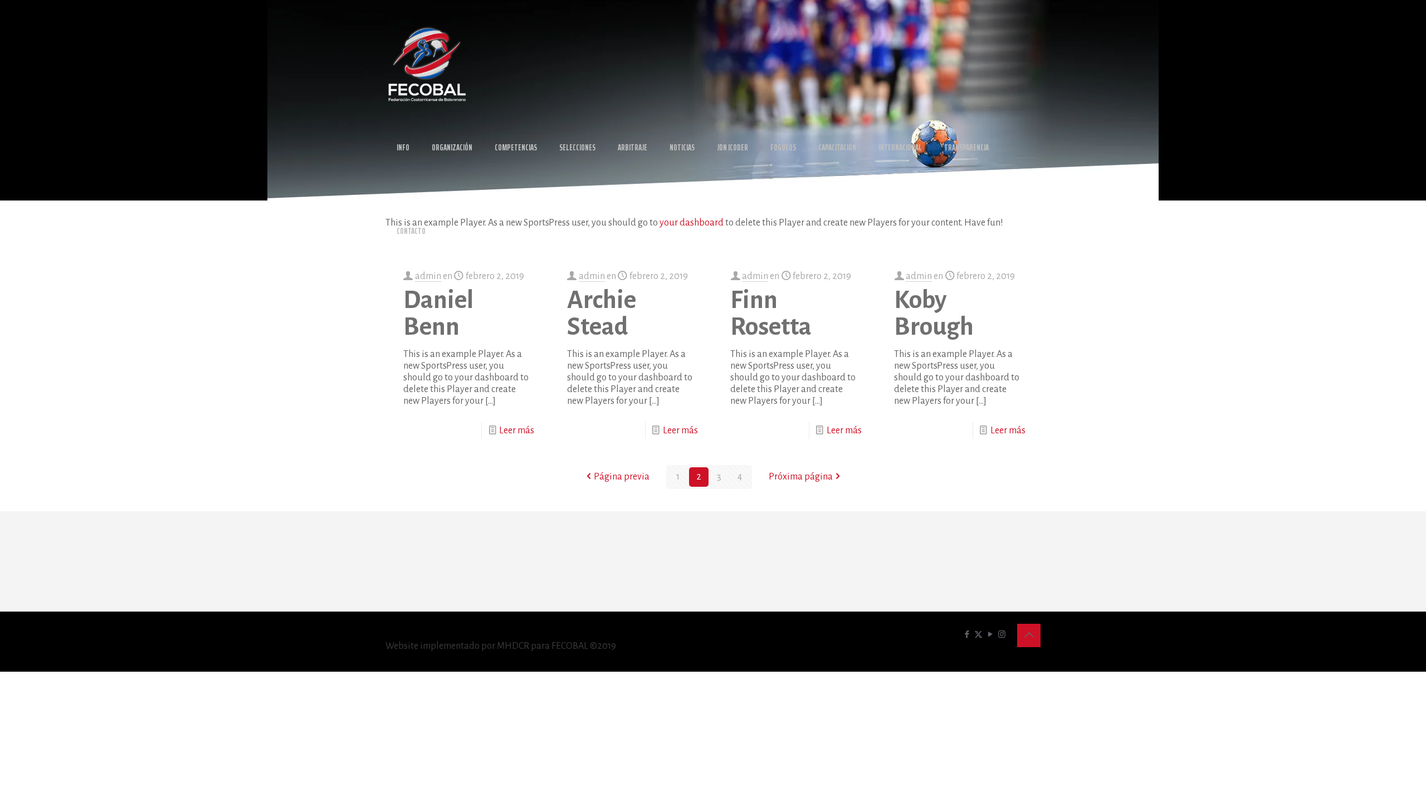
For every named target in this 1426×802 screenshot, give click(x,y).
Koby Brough (934, 313)
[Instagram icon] (1002, 634)
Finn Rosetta (771, 313)
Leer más (516, 431)
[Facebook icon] (967, 634)
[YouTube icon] (990, 634)
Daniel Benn (438, 313)
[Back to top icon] (1029, 635)
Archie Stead (601, 313)
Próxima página (801, 477)
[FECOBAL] (427, 64)
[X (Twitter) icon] (978, 634)
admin (428, 276)
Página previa (621, 477)
